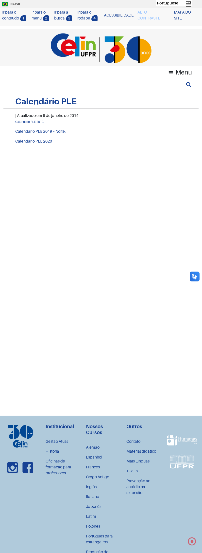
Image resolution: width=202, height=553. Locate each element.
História (52, 451)
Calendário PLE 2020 (33, 141)
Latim (91, 516)
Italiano (92, 496)
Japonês (93, 506)
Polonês (93, 526)
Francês (93, 466)
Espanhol (94, 457)
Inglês (91, 486)
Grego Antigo (97, 476)
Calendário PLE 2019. (29, 122)
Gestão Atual (57, 441)
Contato (133, 441)
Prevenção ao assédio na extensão (138, 486)
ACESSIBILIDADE (119, 15)
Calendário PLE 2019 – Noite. (40, 131)
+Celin (132, 470)
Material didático (141, 451)
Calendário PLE (46, 101)
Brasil (10, 4)
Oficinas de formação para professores (58, 467)
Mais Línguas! (138, 461)
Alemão (93, 447)
